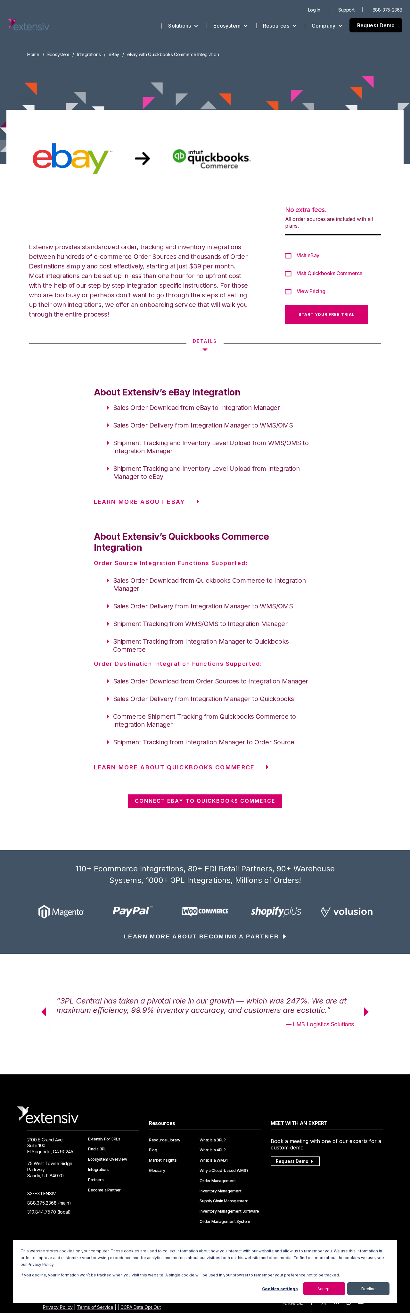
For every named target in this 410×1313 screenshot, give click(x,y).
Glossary (157, 1170)
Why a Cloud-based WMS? (224, 1170)
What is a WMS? (214, 1160)
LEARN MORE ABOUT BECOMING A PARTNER (201, 936)
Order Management (217, 1181)
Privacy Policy (58, 1307)
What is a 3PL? (213, 1140)
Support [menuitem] (346, 10)
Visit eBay (308, 255)
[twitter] (324, 1303)
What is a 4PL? (213, 1150)
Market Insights (162, 1160)
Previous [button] (41, 1011)
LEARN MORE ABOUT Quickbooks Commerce (174, 767)
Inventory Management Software (229, 1211)
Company (324, 25)
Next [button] (368, 1011)
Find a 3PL (97, 1149)
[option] (62, 912)
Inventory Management (221, 1191)
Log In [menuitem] (314, 10)
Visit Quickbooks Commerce (330, 273)
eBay (114, 54)
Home (33, 54)
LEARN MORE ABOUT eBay (139, 501)
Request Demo (376, 25)
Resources (277, 25)
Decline (368, 1288)
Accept (324, 1288)
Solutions (180, 25)
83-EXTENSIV (41, 1193)
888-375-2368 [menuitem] (387, 10)
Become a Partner (104, 1190)
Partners (95, 1180)
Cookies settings (280, 1288)
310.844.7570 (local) (49, 1212)
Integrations (89, 54)
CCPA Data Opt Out (140, 1307)
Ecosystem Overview (107, 1159)
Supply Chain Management (224, 1201)
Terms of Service (95, 1307)
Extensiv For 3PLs (104, 1139)
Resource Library (164, 1140)
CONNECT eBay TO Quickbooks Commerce (205, 801)
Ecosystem (227, 25)
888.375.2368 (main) (49, 1203)
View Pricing (311, 291)
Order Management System (225, 1221)
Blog (153, 1150)
